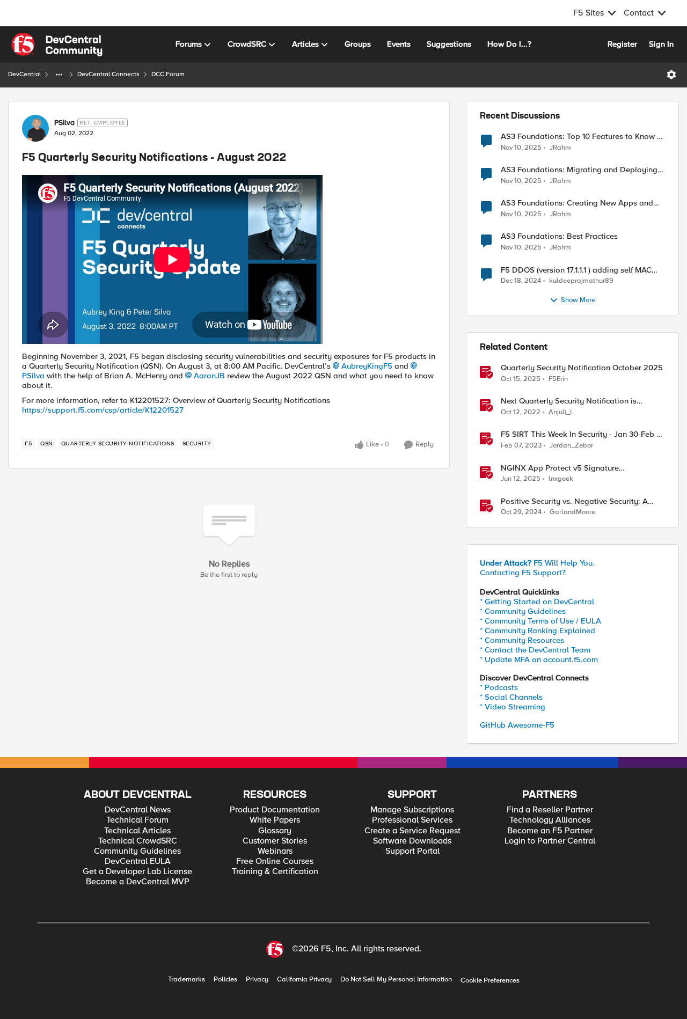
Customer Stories (275, 841)
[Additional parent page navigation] (59, 74)
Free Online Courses (274, 861)
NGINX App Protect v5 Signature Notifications (560, 468)
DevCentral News (138, 810)
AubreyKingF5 (366, 366)
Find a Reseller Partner (550, 810)
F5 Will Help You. (537, 563)
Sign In (661, 44)
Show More (578, 300)
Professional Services (412, 820)
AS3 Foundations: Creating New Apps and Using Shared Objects (577, 203)
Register (622, 44)
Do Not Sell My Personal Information (396, 980)
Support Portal (412, 851)
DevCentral (24, 74)
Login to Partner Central (550, 841)
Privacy (257, 980)
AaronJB (209, 375)
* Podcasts (499, 687)
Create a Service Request (412, 831)
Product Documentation (275, 810)
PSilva (64, 123)
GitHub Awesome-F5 (517, 725)
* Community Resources (522, 640)
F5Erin (558, 379)
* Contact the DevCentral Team (535, 650)
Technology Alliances (549, 820)
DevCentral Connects (108, 74)
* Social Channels (511, 697)
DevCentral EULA (138, 861)
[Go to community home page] (57, 44)
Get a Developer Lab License (137, 872)
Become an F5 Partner (550, 831)
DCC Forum (168, 74)
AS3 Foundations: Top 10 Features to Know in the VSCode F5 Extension (582, 136)
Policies (225, 980)
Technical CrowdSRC (137, 841)
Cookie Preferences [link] (490, 980)
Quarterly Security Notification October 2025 (582, 367)
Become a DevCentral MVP (137, 882)
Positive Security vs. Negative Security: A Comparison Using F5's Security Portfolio (575, 501)
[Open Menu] (671, 74)
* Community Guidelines (523, 611)
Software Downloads (412, 841)
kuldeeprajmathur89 (581, 281)
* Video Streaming (512, 707)
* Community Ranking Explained (537, 630)
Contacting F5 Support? (523, 572)
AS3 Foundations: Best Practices (559, 236)
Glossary (274, 831)
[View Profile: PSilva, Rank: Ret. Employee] (35, 128)
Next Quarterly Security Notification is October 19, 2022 (569, 401)
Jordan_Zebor (571, 446)
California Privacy (304, 980)
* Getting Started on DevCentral (537, 601)
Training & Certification (275, 872)
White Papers (275, 820)
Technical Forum (137, 820)
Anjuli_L (561, 412)
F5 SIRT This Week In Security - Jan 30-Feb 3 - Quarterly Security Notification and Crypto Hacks (581, 434)
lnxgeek (561, 479)
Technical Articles (137, 831)
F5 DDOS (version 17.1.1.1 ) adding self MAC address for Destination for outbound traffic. (580, 270)
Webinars (275, 851)
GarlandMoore (572, 512)
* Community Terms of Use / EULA (540, 621)
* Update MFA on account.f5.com (539, 659)
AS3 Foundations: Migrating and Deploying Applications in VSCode (579, 169)
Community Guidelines (137, 851)
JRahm (560, 148)
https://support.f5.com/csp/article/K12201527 (103, 410)
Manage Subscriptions (412, 810)
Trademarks (186, 980)
